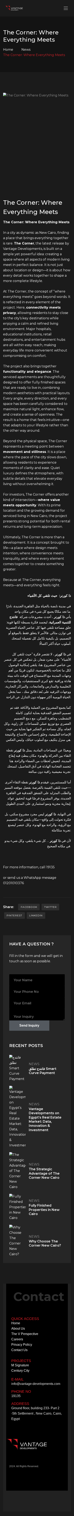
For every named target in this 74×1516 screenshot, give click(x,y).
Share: (8, 907)
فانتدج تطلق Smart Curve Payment (42, 1071)
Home (8, 50)
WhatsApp (32, 878)
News (25, 50)
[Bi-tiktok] (30, 1461)
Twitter (50, 906)
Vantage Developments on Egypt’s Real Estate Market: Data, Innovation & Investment (45, 1119)
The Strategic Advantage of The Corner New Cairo (44, 1173)
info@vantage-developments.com (35, 1384)
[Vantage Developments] (14, 8)
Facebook (29, 906)
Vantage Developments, (23, 249)
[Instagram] (17, 1461)
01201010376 (13, 883)
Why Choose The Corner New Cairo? (45, 1243)
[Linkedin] (23, 1461)
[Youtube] (36, 1461)
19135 (50, 867)
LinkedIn (36, 915)
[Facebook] (11, 1461)
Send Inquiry (29, 1025)
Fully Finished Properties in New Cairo (44, 1209)
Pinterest (14, 915)
